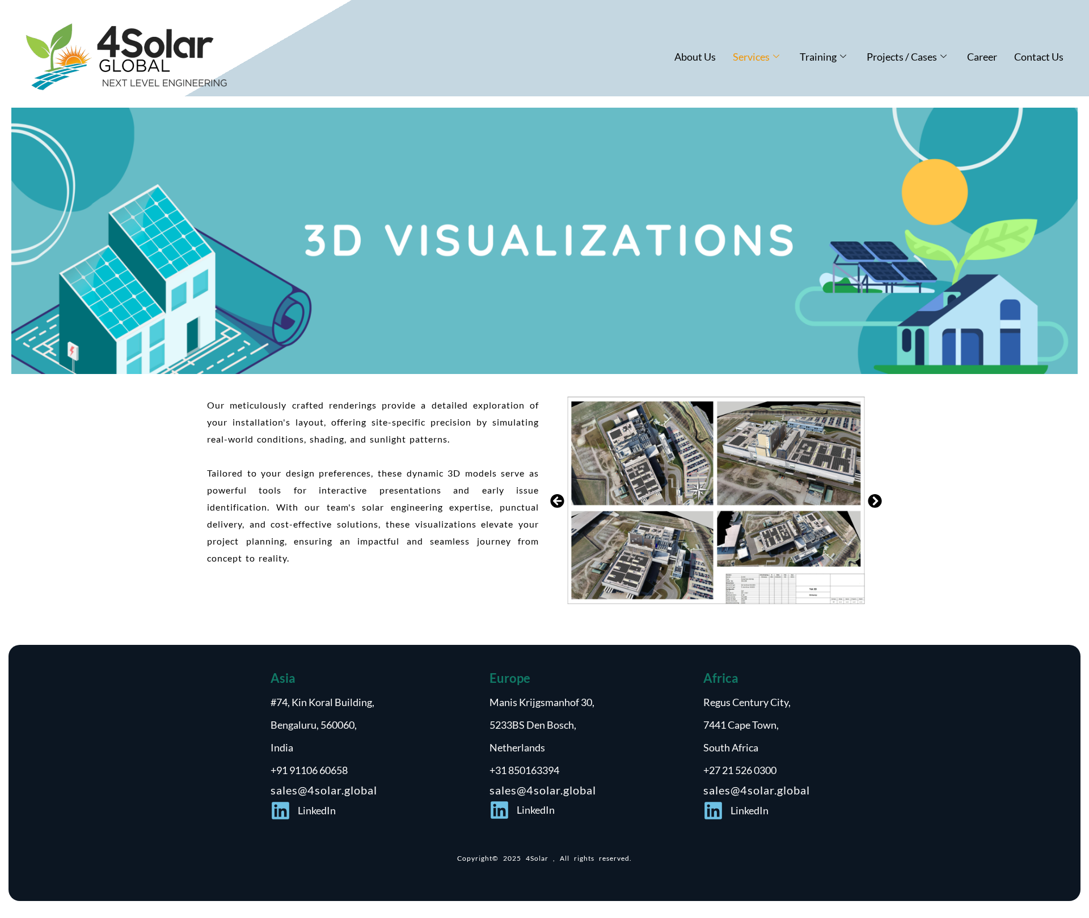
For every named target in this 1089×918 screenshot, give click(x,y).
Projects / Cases (902, 56)
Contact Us (1038, 56)
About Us (695, 56)
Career (982, 56)
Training (818, 56)
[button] (557, 501)
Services (751, 56)
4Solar (539, 858)
